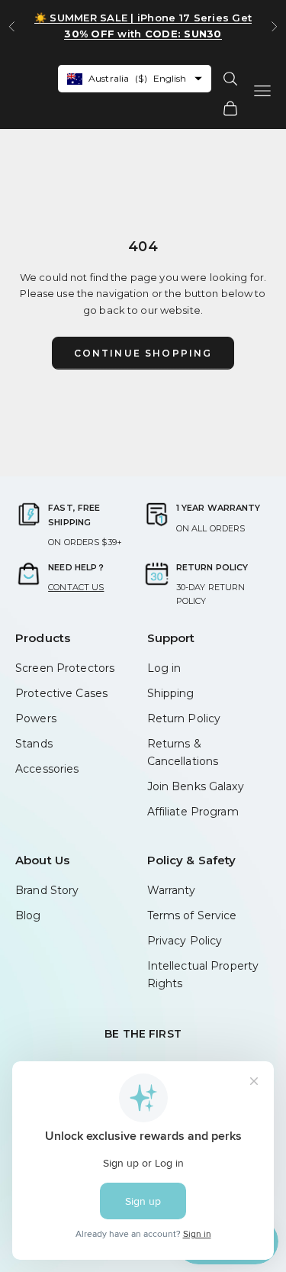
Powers (35, 718)
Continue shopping (143, 353)
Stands (34, 744)
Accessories (47, 769)
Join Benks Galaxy (195, 786)
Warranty (171, 890)
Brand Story (47, 890)
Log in (164, 668)
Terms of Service (192, 915)
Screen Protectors (64, 668)
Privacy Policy (185, 941)
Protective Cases (61, 693)
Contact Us (76, 587)
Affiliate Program (193, 811)
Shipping (170, 693)
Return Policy (184, 718)
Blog (28, 915)
